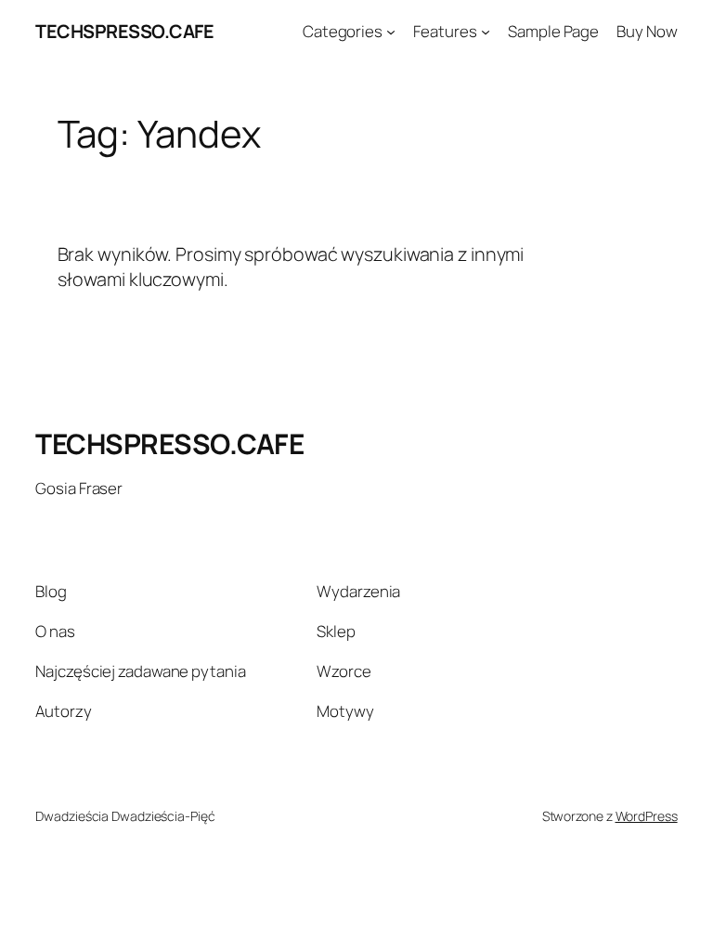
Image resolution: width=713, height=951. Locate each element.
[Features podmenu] (485, 31)
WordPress (647, 816)
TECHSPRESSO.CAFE (124, 31)
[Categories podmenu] (390, 31)
